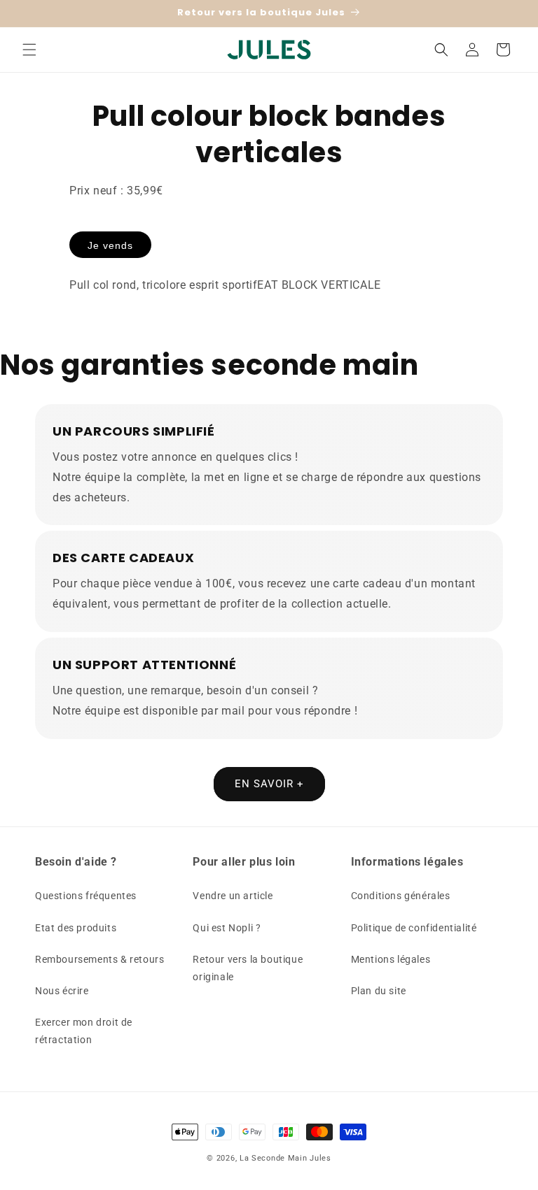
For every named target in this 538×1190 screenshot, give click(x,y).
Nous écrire (62, 990)
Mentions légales (391, 959)
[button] (29, 49)
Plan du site (378, 990)
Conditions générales (400, 895)
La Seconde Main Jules (285, 1158)
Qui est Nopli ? (227, 927)
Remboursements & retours (99, 959)
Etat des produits (75, 927)
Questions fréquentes (86, 895)
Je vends (110, 245)
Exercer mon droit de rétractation (83, 1031)
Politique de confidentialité (414, 927)
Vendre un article (233, 895)
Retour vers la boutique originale (248, 968)
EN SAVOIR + (269, 783)
